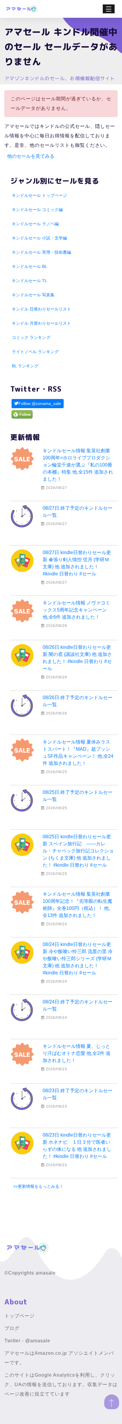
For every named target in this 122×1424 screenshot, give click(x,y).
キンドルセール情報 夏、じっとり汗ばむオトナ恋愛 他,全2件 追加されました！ (76, 1053)
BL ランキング (25, 365)
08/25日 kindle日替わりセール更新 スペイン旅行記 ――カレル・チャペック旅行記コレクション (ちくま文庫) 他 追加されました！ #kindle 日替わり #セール (78, 851)
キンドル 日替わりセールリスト (41, 309)
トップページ (19, 1315)
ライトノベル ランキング (35, 351)
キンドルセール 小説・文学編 (39, 238)
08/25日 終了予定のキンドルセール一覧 (78, 796)
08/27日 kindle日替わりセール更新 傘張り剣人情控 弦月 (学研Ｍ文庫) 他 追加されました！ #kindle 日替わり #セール (77, 563)
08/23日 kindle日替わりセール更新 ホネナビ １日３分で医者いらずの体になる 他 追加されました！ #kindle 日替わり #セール (77, 1145)
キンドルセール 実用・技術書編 (41, 252)
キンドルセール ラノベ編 (35, 223)
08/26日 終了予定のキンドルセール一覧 (78, 701)
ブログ (12, 1328)
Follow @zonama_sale (39, 403)
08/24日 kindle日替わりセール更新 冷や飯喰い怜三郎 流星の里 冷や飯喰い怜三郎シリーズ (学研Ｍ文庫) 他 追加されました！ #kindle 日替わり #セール (78, 958)
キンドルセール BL (29, 266)
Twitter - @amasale (27, 1340)
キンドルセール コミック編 (37, 209)
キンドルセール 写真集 (33, 294)
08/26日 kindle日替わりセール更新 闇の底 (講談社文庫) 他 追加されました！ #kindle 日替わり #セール (77, 658)
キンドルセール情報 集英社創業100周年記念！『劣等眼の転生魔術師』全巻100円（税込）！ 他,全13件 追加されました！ (77, 905)
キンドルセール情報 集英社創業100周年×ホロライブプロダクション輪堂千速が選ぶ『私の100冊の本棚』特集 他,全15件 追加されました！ (78, 465)
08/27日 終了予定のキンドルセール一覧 (78, 512)
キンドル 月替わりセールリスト (41, 323)
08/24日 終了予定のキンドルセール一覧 (78, 1005)
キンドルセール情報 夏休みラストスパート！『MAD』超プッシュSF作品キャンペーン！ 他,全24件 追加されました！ (78, 752)
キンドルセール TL (29, 280)
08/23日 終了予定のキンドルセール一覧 (78, 1094)
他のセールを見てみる (30, 156)
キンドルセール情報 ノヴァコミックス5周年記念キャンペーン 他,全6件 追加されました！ (76, 610)
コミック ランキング (31, 337)
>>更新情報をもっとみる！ (38, 1186)
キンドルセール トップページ (39, 195)
